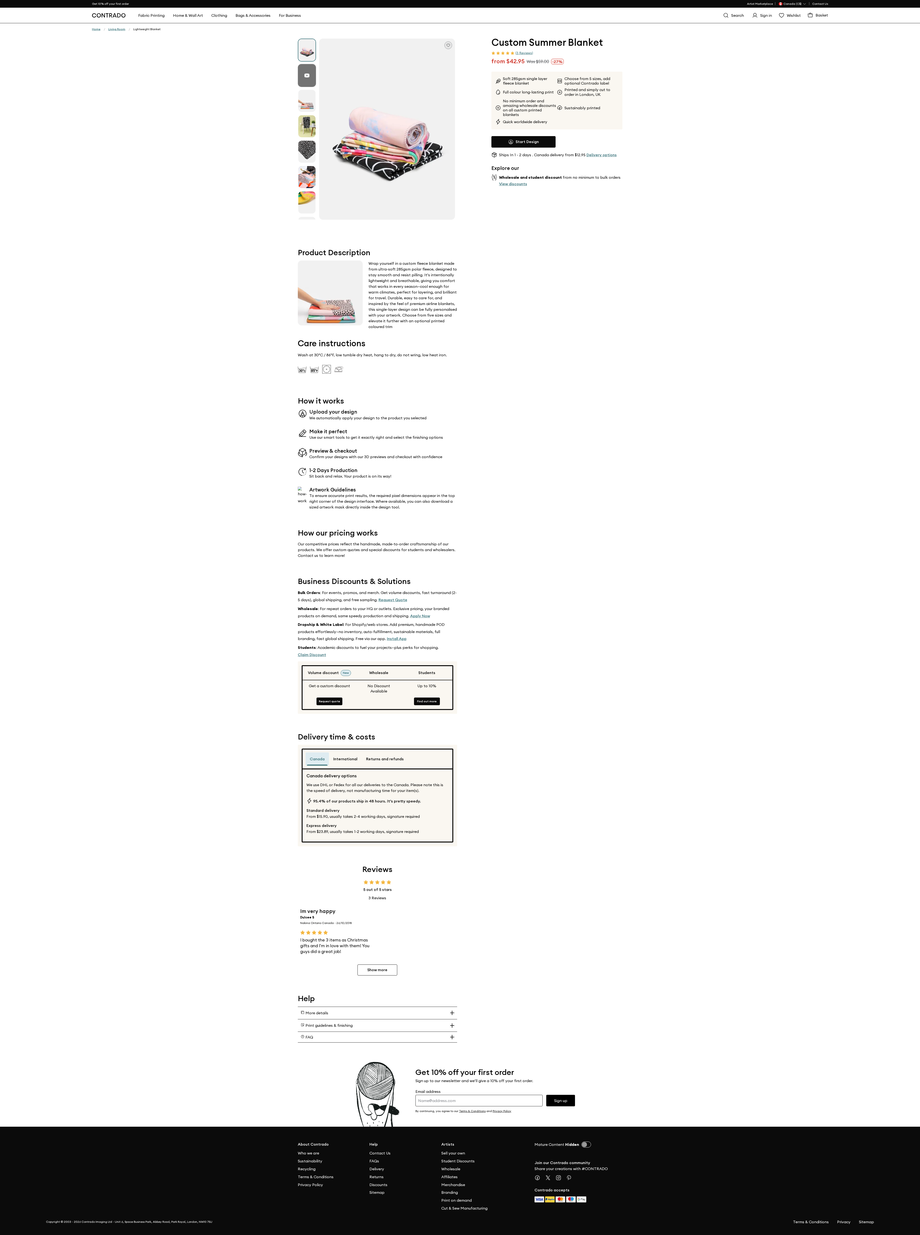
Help (373, 1144)
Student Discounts (458, 1161)
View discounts (513, 183)
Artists (447, 1144)
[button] (387, 129)
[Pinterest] (571, 1178)
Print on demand (456, 1200)
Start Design (527, 141)
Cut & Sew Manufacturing (464, 1208)
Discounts (378, 1184)
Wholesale (450, 1168)
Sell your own (453, 1153)
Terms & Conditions (316, 1176)
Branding (449, 1192)
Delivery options (601, 154)
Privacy (844, 1221)
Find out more (427, 701)
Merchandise (453, 1184)
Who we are (308, 1153)
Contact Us (820, 4)
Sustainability (310, 1161)
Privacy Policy (310, 1184)
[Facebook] (539, 1178)
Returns (376, 1176)
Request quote (329, 701)
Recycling (307, 1168)
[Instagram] (560, 1178)
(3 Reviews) (524, 53)
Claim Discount (312, 654)
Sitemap (377, 1192)
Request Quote (393, 599)
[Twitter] (550, 1178)
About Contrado (313, 1144)
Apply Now (420, 615)
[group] (307, 50)
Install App (397, 638)
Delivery (376, 1168)
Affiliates (449, 1176)
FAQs (374, 1161)
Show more (377, 969)
